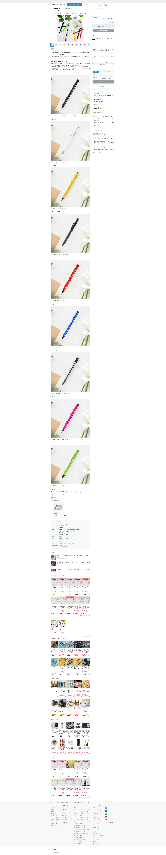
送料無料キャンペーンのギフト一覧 (84, 797)
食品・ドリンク (96, 839)
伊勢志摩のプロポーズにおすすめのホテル (81, 833)
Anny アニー (53, 13)
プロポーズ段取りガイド (78, 835)
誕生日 (75, 807)
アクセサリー (95, 807)
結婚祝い (75, 809)
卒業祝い (88, 813)
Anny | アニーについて (54, 807)
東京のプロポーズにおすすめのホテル (80, 825)
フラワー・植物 (96, 827)
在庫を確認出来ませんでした (103, 30)
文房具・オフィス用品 (60, 13)
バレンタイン (82, 809)
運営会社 (52, 809)
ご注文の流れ (64, 809)
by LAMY (94, 20)
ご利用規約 (52, 811)
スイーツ (94, 837)
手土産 (75, 817)
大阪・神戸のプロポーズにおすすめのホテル (81, 829)
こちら (96, 152)
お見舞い (82, 813)
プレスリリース (53, 813)
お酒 (94, 815)
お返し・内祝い (76, 819)
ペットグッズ (95, 829)
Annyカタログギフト (66, 827)
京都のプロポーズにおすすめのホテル (80, 827)
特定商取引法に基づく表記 (55, 819)
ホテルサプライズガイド (78, 837)
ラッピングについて (65, 813)
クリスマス (82, 807)
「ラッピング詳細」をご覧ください (66, 543)
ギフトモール (64, 823)
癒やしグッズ (95, 843)
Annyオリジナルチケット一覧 (85, 615)
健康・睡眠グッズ (96, 833)
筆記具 (67, 13)
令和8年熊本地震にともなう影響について (58, 4)
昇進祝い (82, 819)
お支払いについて (65, 811)
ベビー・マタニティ (96, 823)
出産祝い (75, 811)
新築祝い (75, 815)
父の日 (88, 819)
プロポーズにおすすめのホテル (79, 839)
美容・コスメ (95, 825)
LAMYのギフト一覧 (86, 636)
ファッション (95, 821)
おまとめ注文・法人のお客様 (75, 4)
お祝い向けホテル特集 (78, 823)
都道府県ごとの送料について (65, 541)
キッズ (94, 831)
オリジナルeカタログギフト (67, 829)
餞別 (81, 815)
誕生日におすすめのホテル (78, 843)
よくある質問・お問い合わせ (67, 817)
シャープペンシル (73, 13)
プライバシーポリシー (54, 821)
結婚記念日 (76, 813)
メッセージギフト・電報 (97, 811)
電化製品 (94, 841)
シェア (110, 86)
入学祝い (88, 807)
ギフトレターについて (66, 807)
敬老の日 (88, 821)
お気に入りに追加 (100, 86)
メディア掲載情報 (54, 815)
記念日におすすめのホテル (78, 841)
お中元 (88, 815)
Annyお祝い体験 (65, 825)
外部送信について (54, 823)
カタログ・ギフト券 (96, 817)
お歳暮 (88, 809)
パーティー (82, 821)
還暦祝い (82, 817)
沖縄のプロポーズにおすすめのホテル (80, 831)
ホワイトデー (82, 811)
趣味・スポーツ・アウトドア (98, 835)
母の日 (88, 817)
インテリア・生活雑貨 (97, 809)
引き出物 (75, 821)
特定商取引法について (111, 41)
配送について (64, 815)
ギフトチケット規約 (54, 825)
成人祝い (88, 811)
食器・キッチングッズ (97, 819)
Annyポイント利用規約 (55, 817)
